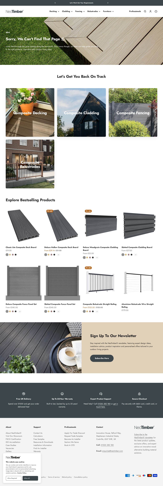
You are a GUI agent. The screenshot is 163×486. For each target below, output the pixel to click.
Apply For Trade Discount (74, 433)
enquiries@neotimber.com (112, 451)
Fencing (78, 11)
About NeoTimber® (13, 433)
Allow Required (12, 478)
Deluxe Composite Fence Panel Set (21, 304)
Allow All (27, 478)
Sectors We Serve (71, 442)
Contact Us (38, 433)
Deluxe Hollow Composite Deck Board (61, 247)
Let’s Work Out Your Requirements (81, 3)
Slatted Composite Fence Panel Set (59, 304)
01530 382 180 (104, 403)
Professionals (135, 11)
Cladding (66, 11)
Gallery (8, 451)
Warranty (37, 451)
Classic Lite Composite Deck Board (21, 247)
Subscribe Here (102, 358)
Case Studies (11, 445)
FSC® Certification (13, 439)
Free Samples (39, 439)
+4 (58, 255)
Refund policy (67, 477)
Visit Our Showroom (14, 436)
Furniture (107, 11)
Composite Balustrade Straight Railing (99, 304)
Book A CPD (69, 445)
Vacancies (10, 448)
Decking (53, 11)
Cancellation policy (80, 477)
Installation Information (43, 445)
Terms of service (54, 477)
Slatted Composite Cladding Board (137, 247)
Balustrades (92, 11)
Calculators (38, 436)
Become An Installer (72, 439)
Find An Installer (40, 448)
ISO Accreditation (13, 442)
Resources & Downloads (43, 442)
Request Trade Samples (73, 436)
